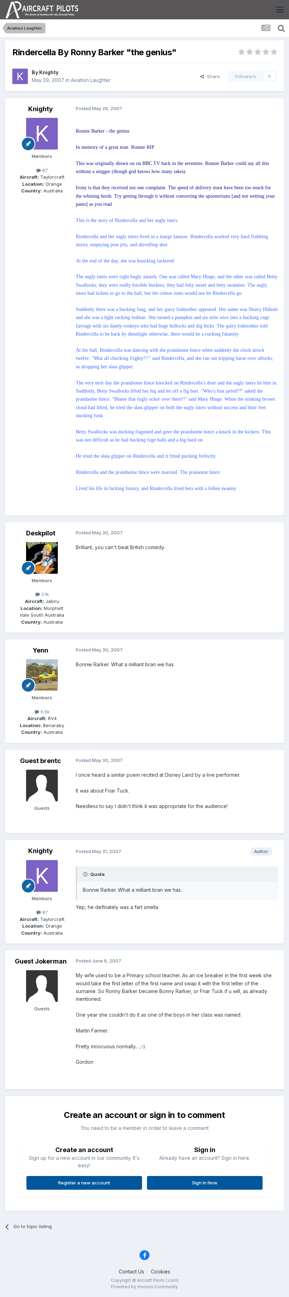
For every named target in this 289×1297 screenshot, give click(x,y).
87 (44, 170)
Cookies (160, 1271)
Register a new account (84, 1182)
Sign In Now (204, 1182)
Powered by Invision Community (144, 1286)
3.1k (44, 594)
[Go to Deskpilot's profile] (42, 558)
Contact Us (131, 1271)
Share (212, 76)
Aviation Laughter (91, 80)
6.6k (44, 711)
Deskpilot (40, 533)
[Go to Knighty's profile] (20, 76)
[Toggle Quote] (86, 874)
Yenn (40, 650)
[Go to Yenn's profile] (42, 675)
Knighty (49, 72)
